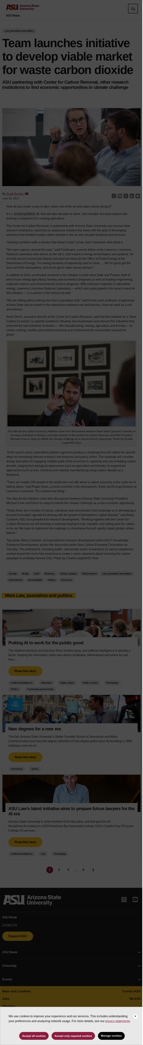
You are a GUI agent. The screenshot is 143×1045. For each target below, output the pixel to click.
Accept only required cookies (73, 1035)
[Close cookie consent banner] (135, 1016)
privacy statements (117, 1021)
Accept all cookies (34, 1035)
